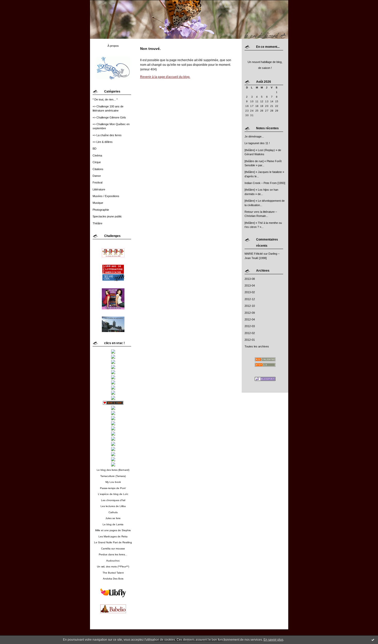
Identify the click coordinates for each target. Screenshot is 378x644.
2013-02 (250, 292)
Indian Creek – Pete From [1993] (265, 183)
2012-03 (250, 326)
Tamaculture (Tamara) (113, 476)
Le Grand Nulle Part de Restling (113, 542)
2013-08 (250, 278)
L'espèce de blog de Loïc (113, 494)
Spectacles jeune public (107, 216)
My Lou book (113, 482)
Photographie (101, 209)
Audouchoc (113, 560)
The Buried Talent (113, 572)
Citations (98, 169)
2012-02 (250, 333)
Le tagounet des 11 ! (257, 143)
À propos (113, 45)
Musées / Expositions (106, 196)
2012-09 (250, 312)
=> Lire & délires (103, 141)
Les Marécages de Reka (113, 536)
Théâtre (97, 223)
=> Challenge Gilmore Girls (109, 117)
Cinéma (97, 155)
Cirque (97, 162)
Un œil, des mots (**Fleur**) (113, 566)
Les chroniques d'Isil (113, 500)
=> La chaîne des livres (107, 135)
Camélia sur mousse (113, 548)
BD (94, 148)
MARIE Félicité (254, 253)
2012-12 (250, 299)
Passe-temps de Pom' (113, 488)
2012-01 (250, 339)
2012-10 (250, 305)
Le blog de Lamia (113, 524)
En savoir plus (273, 639)
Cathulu (113, 512)
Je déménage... (254, 136)
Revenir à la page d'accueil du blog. (165, 76)
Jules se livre (113, 518)
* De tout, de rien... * (105, 99)
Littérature (99, 189)
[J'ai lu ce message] (373, 640)
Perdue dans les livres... (113, 554)
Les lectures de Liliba (113, 506)
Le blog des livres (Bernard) (113, 469)
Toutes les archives (257, 346)
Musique (98, 202)
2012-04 (250, 319)
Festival (97, 182)
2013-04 (250, 285)
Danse (97, 175)
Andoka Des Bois (113, 578)
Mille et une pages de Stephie (113, 530)
